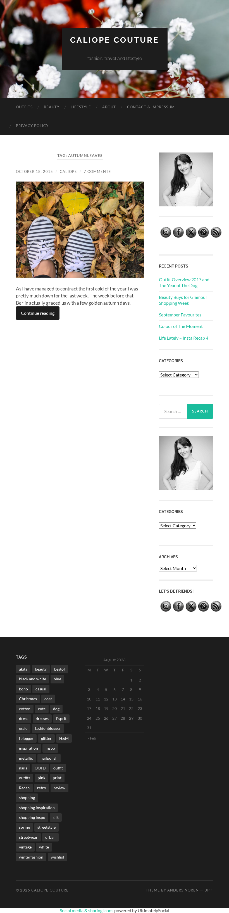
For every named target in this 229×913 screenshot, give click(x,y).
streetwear (28, 837)
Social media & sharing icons (87, 910)
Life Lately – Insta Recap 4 (183, 337)
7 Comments (97, 171)
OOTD (40, 768)
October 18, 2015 (34, 171)
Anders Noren (183, 890)
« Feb (91, 738)
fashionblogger (48, 728)
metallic (26, 758)
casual (40, 688)
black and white (32, 678)
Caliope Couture (114, 40)
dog (56, 708)
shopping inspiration (37, 807)
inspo (50, 748)
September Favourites (180, 314)
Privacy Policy (32, 125)
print (57, 777)
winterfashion (31, 857)
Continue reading (37, 313)
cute (42, 708)
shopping (27, 797)
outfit (58, 768)
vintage (25, 847)
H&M (64, 738)
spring (24, 827)
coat (48, 698)
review (59, 787)
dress (23, 718)
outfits (24, 777)
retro (41, 787)
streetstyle (46, 827)
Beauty (51, 107)
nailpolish (49, 758)
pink (41, 777)
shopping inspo (32, 817)
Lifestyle (81, 107)
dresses (42, 718)
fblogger (26, 738)
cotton (24, 708)
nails (23, 768)
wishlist (57, 857)
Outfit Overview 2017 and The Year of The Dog (184, 282)
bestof (59, 669)
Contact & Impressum (151, 107)
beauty (41, 669)
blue (57, 678)
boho (23, 688)
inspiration (28, 748)
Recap (24, 787)
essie (23, 728)
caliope (68, 171)
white (44, 847)
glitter (46, 738)
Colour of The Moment (181, 326)
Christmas (28, 698)
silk (56, 817)
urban (50, 837)
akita (23, 669)
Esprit (61, 718)
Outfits (24, 107)
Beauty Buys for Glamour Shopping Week (183, 300)
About (109, 107)
